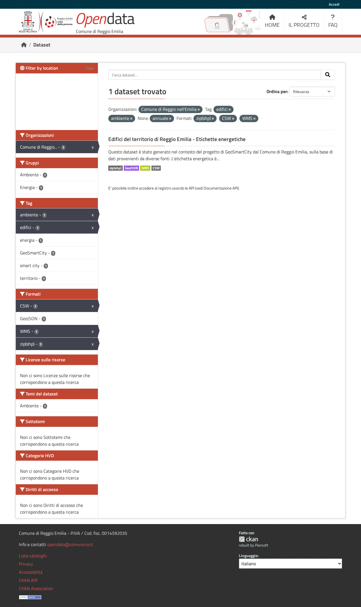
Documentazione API (221, 188)
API (191, 188)
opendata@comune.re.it (70, 544)
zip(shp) (115, 168)
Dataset (41, 45)
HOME (272, 25)
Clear (90, 68)
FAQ (333, 25)
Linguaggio (248, 555)
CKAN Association (36, 588)
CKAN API (28, 580)
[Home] (24, 45)
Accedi (334, 4)
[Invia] (327, 75)
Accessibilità (31, 572)
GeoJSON (131, 168)
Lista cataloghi (33, 555)
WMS (145, 168)
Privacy (26, 563)
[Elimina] (199, 109)
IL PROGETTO (304, 25)
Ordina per (277, 91)
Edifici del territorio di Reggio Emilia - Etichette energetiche (177, 139)
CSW (156, 168)
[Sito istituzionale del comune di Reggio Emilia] (45, 21)
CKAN (248, 539)
